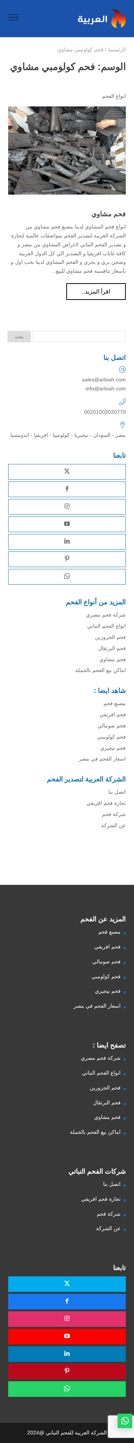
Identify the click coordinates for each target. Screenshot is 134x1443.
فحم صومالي (112, 726)
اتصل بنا (117, 792)
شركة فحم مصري (106, 615)
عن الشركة (113, 825)
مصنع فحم (114, 703)
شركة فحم (114, 814)
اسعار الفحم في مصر (102, 759)
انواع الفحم (114, 96)
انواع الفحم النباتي (106, 626)
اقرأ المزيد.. (96, 291)
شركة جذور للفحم (112, 869)
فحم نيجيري (113, 748)
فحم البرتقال (112, 648)
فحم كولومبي (111, 737)
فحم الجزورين (110, 637)
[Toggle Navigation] (13, 18)
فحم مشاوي (109, 214)
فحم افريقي (112, 714)
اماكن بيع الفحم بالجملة (100, 670)
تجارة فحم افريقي (106, 803)
